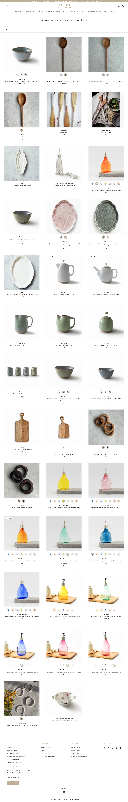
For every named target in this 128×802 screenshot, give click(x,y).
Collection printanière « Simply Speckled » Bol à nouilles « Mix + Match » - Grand (21, 82)
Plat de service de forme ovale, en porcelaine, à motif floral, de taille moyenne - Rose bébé (64, 245)
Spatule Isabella (64, 132)
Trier (121, 29)
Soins (58, 11)
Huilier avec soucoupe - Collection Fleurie (64, 185)
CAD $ (113, 6)
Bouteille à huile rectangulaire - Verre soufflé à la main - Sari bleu (22, 616)
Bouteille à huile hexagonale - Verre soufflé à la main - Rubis (106, 672)
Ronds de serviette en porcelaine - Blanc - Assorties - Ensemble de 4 (22, 726)
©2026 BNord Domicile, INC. (57, 799)
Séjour (40, 11)
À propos (9, 747)
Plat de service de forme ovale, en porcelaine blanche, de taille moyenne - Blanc (22, 296)
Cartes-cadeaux (75, 753)
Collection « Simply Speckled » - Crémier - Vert (64, 345)
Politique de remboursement (14, 762)
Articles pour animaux (93, 11)
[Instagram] (112, 748)
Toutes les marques (76, 747)
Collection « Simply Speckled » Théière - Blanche (106, 294)
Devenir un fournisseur (13, 753)
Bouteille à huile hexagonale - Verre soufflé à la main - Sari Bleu (22, 672)
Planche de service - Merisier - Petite (64, 454)
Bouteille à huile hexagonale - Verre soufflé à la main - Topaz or (64, 616)
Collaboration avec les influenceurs (16, 756)
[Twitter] (108, 748)
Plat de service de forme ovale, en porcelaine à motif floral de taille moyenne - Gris (106, 245)
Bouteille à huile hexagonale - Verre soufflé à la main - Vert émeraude (106, 618)
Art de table (50, 11)
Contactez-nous (45, 747)
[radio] (17, 74)
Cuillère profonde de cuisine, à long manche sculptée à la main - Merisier (106, 82)
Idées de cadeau (108, 11)
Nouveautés (18, 11)
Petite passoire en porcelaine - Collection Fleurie (63, 720)
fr (108, 6)
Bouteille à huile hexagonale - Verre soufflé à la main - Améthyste (64, 672)
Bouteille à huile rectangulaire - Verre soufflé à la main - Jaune (64, 507)
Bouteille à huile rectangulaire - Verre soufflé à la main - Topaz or (22, 561)
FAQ (42, 750)
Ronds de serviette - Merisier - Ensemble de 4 (106, 454)
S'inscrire (13, 782)
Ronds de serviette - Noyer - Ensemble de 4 (22, 507)
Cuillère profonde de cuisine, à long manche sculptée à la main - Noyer (64, 82)
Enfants (80, 11)
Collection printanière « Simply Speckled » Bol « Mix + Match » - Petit (106, 400)
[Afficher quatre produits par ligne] (6, 29)
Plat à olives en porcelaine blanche (22, 185)
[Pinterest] (116, 748)
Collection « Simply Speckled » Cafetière (64, 294)
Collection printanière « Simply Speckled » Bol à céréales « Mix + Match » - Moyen (64, 400)
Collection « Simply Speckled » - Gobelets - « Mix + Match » (22, 394)
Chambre (28, 11)
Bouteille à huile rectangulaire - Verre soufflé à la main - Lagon (106, 561)
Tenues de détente (69, 11)
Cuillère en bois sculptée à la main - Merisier (22, 137)
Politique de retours (46, 753)
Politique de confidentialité (48, 756)
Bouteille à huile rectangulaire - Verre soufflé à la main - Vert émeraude (64, 562)
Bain (34, 11)
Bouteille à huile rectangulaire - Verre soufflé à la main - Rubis (106, 507)
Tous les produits (75, 750)
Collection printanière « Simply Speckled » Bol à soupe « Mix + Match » (22, 240)
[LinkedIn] (120, 748)
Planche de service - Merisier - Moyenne (21, 449)
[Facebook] (104, 748)
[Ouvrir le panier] (123, 6)
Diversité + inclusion (12, 750)
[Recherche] (7, 6)
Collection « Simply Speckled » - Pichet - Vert (22, 345)
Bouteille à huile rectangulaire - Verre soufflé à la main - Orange (106, 190)
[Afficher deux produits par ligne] (3, 29)
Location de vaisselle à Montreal (79, 756)
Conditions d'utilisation (13, 759)
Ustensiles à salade (106, 132)
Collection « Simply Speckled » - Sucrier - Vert (106, 345)
